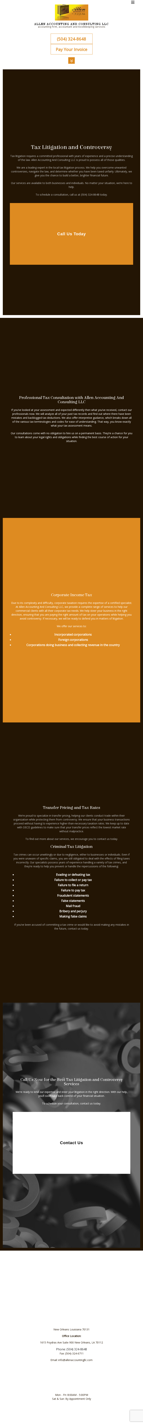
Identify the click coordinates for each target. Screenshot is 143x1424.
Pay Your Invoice (71, 49)
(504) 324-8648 (71, 39)
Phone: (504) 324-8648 (71, 1349)
